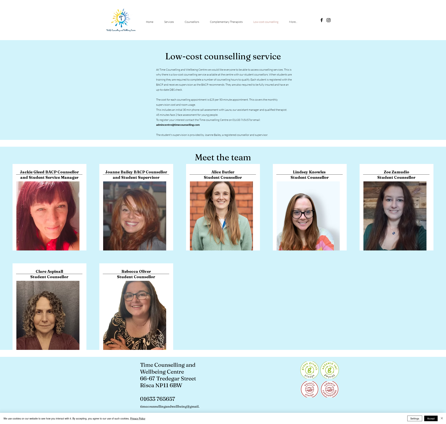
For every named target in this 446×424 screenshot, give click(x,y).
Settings (414, 418)
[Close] (442, 418)
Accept (431, 418)
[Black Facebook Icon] (321, 20)
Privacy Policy (137, 418)
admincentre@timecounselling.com (178, 124)
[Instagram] (328, 20)
